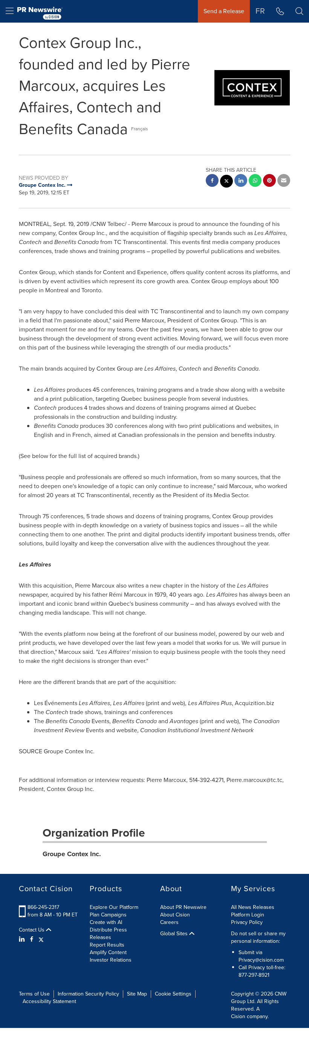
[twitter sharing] (226, 182)
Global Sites (174, 934)
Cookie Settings (173, 994)
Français (139, 128)
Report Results (107, 945)
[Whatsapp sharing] (255, 181)
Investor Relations (111, 960)
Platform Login (247, 915)
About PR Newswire (183, 907)
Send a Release (223, 11)
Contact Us (32, 930)
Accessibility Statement (49, 1001)
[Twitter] (41, 939)
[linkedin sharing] (240, 181)
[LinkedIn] (23, 939)
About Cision (175, 915)
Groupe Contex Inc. (72, 854)
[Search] (299, 11)
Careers (169, 922)
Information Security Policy (88, 994)
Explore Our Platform (114, 907)
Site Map (137, 994)
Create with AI (106, 922)
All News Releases (252, 907)
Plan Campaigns (108, 915)
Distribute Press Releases (108, 933)
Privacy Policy (247, 922)
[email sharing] (283, 181)
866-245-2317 (43, 907)
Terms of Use (34, 994)
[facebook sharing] (212, 181)
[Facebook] (31, 939)
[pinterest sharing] (269, 181)
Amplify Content (108, 952)
